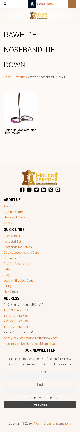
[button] (5, 4)
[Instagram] (29, 189)
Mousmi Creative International (52, 423)
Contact (9, 223)
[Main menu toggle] (72, 4)
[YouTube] (57, 189)
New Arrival (11, 291)
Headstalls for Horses (18, 247)
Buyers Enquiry (13, 212)
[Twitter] (36, 189)
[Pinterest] (50, 189)
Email (40, 384)
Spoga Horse (45, 3)
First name (40, 371)
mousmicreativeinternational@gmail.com (30, 343)
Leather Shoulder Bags (18, 280)
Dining (7, 286)
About (8, 206)
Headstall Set (12, 241)
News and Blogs (14, 217)
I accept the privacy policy (42, 397)
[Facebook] (22, 189)
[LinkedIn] (43, 189)
